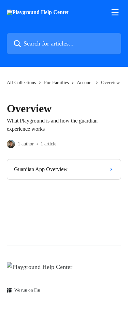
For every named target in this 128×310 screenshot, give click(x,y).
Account (85, 82)
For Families (56, 82)
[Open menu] (115, 12)
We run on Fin (27, 290)
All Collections (21, 82)
